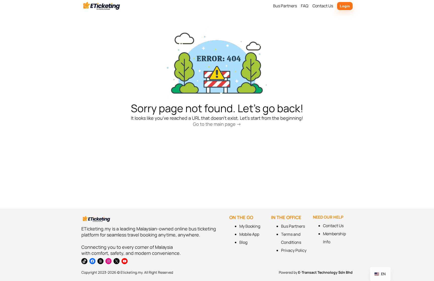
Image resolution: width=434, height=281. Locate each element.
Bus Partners (293, 226)
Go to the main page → (217, 124)
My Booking (249, 226)
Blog (243, 242)
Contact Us (333, 225)
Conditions (291, 242)
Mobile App (249, 234)
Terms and (290, 234)
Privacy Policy (293, 250)
